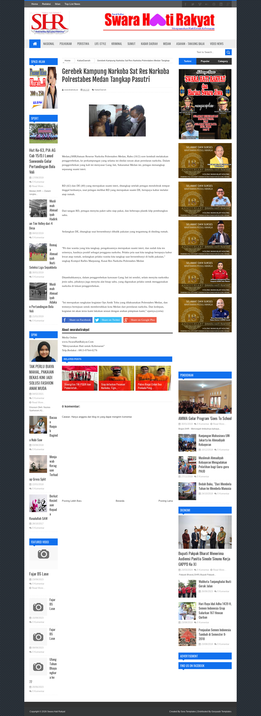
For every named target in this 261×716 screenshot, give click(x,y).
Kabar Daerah (149, 44)
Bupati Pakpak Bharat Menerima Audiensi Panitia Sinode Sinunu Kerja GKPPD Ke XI (204, 558)
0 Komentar (38, 182)
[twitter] (192, 4)
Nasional (48, 44)
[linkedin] (221, 4)
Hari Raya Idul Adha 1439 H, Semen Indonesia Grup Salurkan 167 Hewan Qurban (215, 610)
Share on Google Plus (143, 319)
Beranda (120, 501)
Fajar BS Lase (38, 573)
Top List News (72, 4)
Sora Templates (188, 711)
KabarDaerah (100, 90)
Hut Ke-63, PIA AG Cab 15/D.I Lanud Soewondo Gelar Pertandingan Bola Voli (42, 161)
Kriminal (117, 44)
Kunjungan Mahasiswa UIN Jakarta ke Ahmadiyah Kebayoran (214, 440)
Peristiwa (83, 44)
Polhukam (66, 44)
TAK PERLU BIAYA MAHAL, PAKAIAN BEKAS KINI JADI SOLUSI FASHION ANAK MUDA (41, 377)
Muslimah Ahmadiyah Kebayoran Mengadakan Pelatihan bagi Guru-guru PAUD (214, 464)
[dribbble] (214, 4)
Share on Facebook (80, 319)
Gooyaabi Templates (221, 711)
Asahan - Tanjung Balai (190, 44)
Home (34, 4)
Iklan (57, 4)
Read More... (38, 186)
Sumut (131, 44)
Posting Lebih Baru (71, 501)
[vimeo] (199, 4)
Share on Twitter (111, 319)
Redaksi (46, 4)
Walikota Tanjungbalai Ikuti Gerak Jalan (215, 583)
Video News (216, 44)
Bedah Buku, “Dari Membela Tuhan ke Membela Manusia (215, 486)
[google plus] (228, 4)
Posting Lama (166, 501)
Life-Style (100, 44)
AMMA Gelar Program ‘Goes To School (205, 418)
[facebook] (185, 4)
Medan (167, 44)
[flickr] (206, 4)
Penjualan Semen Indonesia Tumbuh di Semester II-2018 (215, 634)
